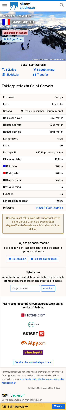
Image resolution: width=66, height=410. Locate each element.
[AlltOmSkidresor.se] (23, 5)
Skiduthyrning (45, 69)
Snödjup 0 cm (14, 39)
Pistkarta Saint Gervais (49, 207)
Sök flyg (10, 69)
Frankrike (25, 16)
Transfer (42, 74)
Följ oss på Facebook (45, 258)
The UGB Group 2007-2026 (45, 388)
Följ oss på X (18, 258)
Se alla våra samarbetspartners (33, 362)
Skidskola (12, 74)
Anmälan (48, 288)
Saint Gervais (22, 22)
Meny (59, 406)
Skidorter (9, 16)
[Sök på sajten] (62, 5)
